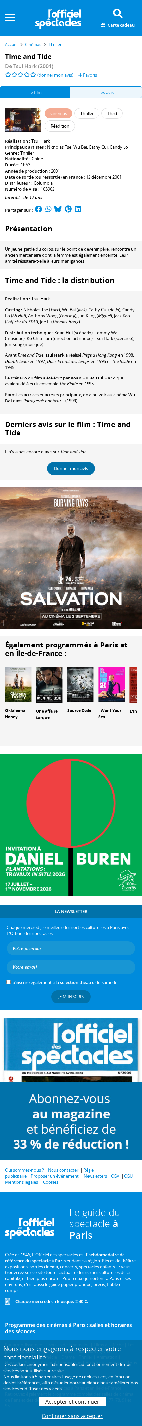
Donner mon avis (71, 468)
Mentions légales (21, 1182)
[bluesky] (58, 210)
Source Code (79, 710)
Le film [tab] (35, 92)
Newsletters (95, 1176)
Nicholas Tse (59, 147)
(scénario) (114, 338)
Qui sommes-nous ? (24, 1170)
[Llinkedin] (78, 210)
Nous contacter (63, 1170)
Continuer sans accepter (72, 1416)
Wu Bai (80, 147)
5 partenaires (48, 1377)
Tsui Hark (40, 141)
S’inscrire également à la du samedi (64, 982)
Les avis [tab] (106, 92)
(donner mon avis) (55, 75)
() (41, 310)
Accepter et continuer (72, 1401)
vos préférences (24, 1383)
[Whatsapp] (48, 210)
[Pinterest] (68, 210)
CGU (128, 1176)
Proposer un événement (55, 1176)
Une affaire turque (47, 714)
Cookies (50, 1182)
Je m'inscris (71, 997)
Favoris (89, 75)
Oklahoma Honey (15, 714)
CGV (115, 1176)
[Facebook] (38, 210)
